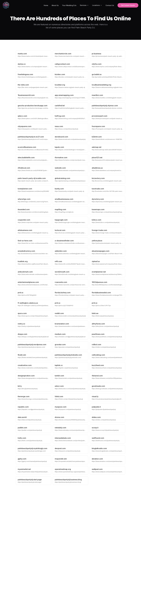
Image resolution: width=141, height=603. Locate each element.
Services (83, 5)
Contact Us (110, 5)
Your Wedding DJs (69, 5)
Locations (96, 5)
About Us (55, 5)
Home (46, 5)
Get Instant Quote (128, 5)
